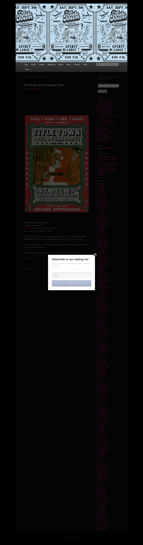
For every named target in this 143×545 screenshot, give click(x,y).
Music (69, 64)
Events (33, 64)
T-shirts (27, 69)
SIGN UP (71, 283)
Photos (61, 64)
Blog (26, 64)
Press (85, 64)
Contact (41, 64)
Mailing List (51, 64)
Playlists (77, 64)
